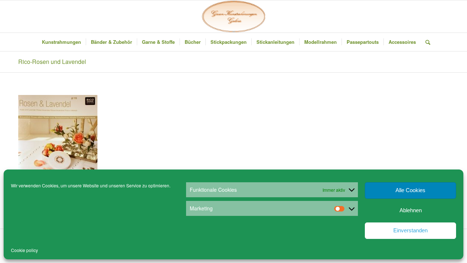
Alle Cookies (410, 190)
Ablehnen (411, 210)
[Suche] (425, 42)
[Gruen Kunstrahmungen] (233, 16)
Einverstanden (410, 230)
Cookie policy (24, 250)
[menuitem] (61, 42)
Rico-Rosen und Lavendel (52, 61)
